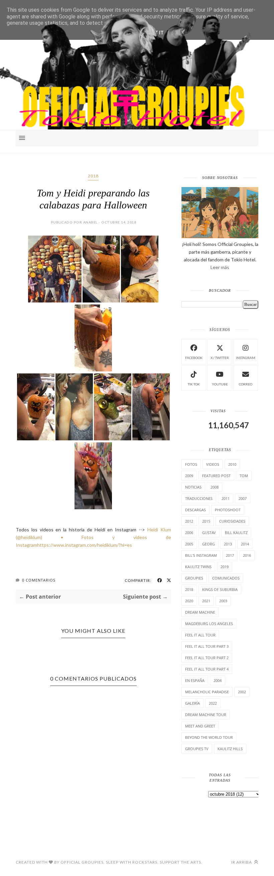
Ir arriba (242, 862)
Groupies (194, 578)
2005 (189, 543)
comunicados (226, 578)
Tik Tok (194, 384)
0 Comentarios (38, 580)
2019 (225, 566)
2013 (228, 543)
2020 (189, 600)
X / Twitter (220, 358)
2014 (245, 543)
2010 (232, 464)
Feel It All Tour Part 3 (207, 646)
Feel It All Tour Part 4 (207, 669)
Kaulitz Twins (198, 566)
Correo (245, 384)
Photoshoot (228, 509)
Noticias (193, 487)
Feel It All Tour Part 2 (207, 657)
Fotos (191, 464)
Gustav (209, 532)
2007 (243, 498)
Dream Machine (200, 612)
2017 (230, 555)
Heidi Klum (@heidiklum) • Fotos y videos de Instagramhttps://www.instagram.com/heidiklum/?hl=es (93, 537)
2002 (242, 691)
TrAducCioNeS (199, 498)
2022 (213, 703)
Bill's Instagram (201, 555)
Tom (244, 475)
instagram (245, 358)
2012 (189, 521)
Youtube (220, 384)
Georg (208, 543)
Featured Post (216, 475)
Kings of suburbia (220, 589)
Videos (212, 464)
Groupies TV (197, 748)
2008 (215, 487)
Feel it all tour (200, 634)
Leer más (220, 267)
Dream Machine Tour (205, 714)
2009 (189, 475)
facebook (193, 358)
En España (194, 680)
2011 (226, 498)
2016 (247, 555)
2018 (93, 175)
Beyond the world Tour (209, 737)
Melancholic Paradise (207, 691)
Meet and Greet (200, 725)
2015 (206, 521)
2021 (206, 600)
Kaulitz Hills (230, 748)
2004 (218, 680)
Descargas (195, 509)
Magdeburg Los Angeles (209, 623)
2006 (189, 532)
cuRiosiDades (232, 521)
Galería (192, 703)
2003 (223, 600)
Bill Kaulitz (236, 532)
